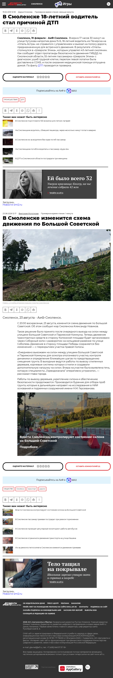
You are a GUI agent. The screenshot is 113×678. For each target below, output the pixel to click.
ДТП (40, 65)
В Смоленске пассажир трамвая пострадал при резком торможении (46, 519)
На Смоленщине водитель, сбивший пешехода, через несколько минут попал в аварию (55, 130)
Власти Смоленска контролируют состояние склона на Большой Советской (62, 438)
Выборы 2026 (91, 610)
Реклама (65, 603)
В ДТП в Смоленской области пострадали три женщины (41, 158)
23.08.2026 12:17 (9, 213)
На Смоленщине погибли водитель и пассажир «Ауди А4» (42, 149)
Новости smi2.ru (12, 204)
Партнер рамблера (48, 667)
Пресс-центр (53, 603)
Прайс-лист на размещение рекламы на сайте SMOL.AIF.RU (50, 607)
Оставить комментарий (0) (88, 77)
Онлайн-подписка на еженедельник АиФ (42, 610)
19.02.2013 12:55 (9, 12)
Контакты (83, 607)
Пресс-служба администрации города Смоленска (26, 303)
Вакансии (75, 603)
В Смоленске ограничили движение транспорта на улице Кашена (45, 538)
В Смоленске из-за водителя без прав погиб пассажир (40, 140)
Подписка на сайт (98, 607)
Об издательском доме (34, 603)
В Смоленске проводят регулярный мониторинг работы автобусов (46, 529)
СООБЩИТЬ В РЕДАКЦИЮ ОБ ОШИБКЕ (39, 614)
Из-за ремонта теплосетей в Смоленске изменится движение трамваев (48, 547)
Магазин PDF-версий (73, 610)
